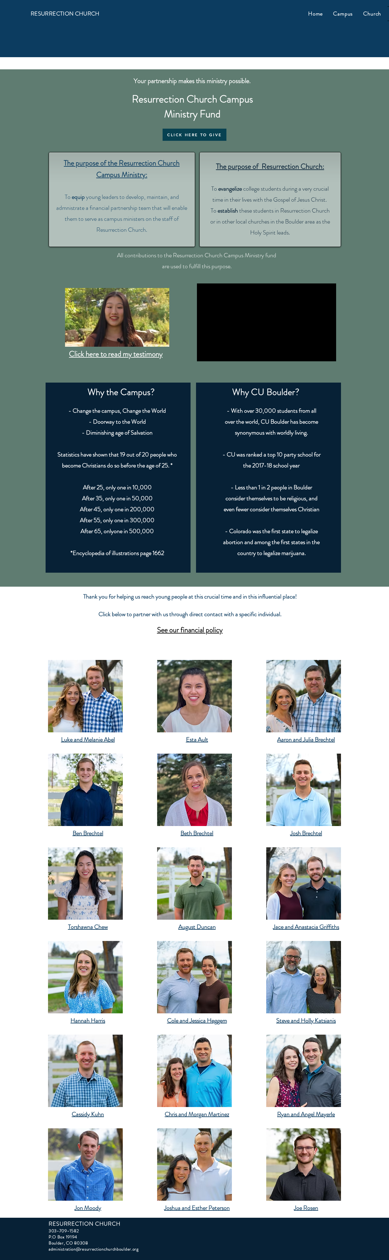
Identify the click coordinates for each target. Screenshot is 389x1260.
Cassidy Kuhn (88, 1114)
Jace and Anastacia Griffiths (306, 926)
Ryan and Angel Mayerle (306, 1114)
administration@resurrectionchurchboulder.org (94, 1249)
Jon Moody (87, 1207)
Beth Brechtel (197, 833)
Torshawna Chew (88, 926)
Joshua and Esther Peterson (197, 1207)
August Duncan (197, 926)
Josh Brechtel (306, 833)
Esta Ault (197, 739)
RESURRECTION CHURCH (65, 14)
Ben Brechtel (88, 833)
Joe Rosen (306, 1207)
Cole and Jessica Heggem (197, 1020)
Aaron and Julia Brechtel (306, 739)
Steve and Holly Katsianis (306, 1020)
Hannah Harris (88, 1020)
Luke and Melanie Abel (88, 739)
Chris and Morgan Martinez (197, 1114)
